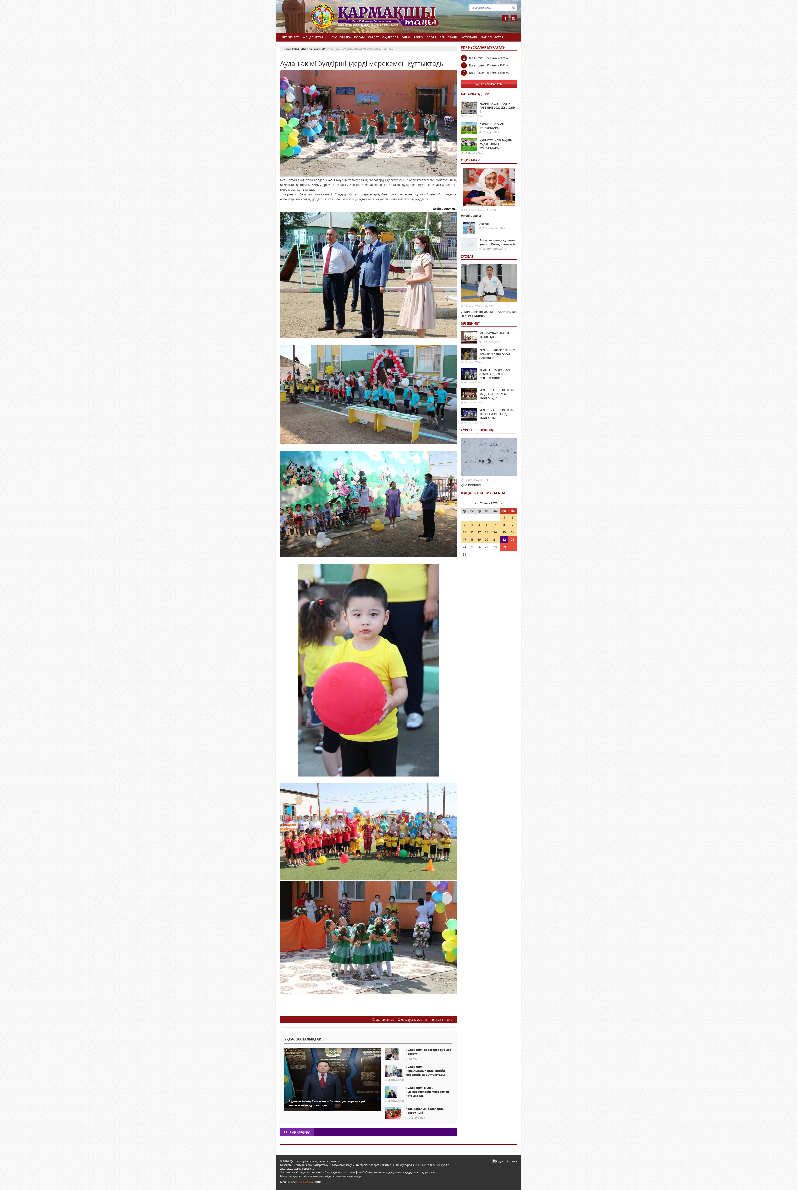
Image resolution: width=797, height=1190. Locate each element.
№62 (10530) (476, 65)
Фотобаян (469, 37)
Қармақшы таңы (384, 18)
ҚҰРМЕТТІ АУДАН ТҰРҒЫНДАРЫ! (491, 126)
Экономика (341, 37)
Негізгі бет (290, 37)
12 (479, 532)
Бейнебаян (448, 37)
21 (495, 539)
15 (504, 532)
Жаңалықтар (313, 37)
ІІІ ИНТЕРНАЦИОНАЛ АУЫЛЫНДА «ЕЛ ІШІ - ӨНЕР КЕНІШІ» (494, 374)
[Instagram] (514, 18)
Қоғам (359, 37)
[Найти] (513, 7)
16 (512, 532)
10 (464, 532)
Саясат (373, 37)
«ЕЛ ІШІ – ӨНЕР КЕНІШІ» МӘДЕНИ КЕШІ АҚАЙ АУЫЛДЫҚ (497, 353)
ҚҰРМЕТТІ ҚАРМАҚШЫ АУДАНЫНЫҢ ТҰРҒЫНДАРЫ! (495, 144)
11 (472, 532)
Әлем (406, 37)
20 (486, 539)
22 (504, 539)
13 (486, 532)
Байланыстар (492, 37)
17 (464, 539)
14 (495, 532)
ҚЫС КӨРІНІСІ (471, 485)
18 (472, 539)
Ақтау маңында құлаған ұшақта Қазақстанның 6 (497, 242)
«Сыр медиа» (305, 1182)
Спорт (431, 37)
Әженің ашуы (471, 215)
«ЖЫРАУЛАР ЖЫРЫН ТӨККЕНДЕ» (494, 335)
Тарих (418, 37)
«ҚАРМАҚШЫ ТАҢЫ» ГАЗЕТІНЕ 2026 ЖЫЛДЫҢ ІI (497, 107)
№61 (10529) (476, 73)
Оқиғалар (390, 37)
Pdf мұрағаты (491, 84)
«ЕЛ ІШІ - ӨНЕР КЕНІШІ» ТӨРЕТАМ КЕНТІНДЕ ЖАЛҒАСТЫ (496, 414)
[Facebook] (505, 18)
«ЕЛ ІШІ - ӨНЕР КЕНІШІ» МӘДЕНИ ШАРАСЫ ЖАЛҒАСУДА (496, 394)
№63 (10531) (476, 58)
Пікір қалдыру (299, 1132)
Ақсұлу (484, 224)
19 (479, 539)
